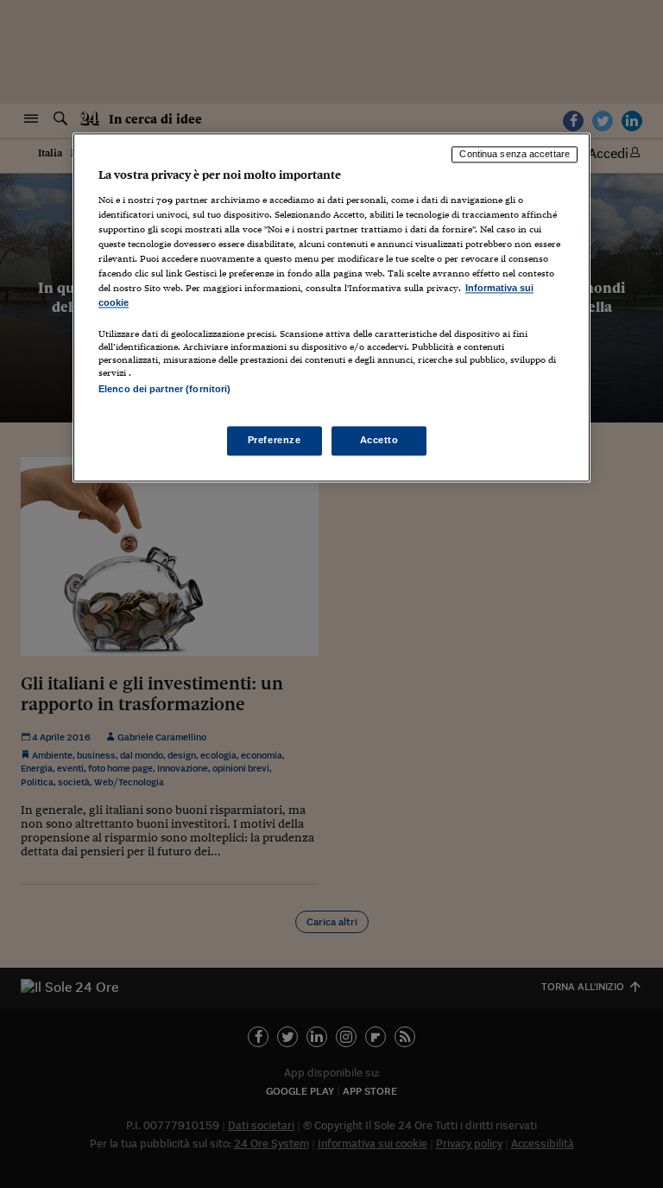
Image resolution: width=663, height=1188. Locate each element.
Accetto (379, 440)
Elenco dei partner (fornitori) (164, 389)
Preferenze (274, 440)
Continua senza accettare (514, 154)
